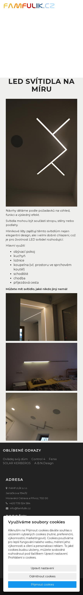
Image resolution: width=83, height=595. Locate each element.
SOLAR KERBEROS (17, 463)
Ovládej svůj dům (15, 459)
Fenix (53, 459)
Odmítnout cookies (42, 576)
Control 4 (38, 459)
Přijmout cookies (42, 584)
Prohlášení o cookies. (22, 557)
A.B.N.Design (43, 463)
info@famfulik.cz (20, 508)
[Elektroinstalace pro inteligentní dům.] (29, 6)
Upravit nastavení (42, 568)
